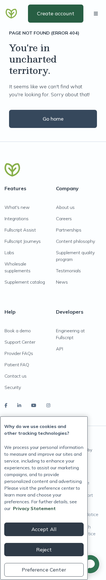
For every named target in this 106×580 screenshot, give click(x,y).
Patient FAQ (17, 364)
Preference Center (44, 569)
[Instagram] (48, 405)
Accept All (44, 529)
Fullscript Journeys (23, 241)
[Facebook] (6, 405)
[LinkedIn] (19, 405)
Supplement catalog (25, 282)
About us (65, 207)
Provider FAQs (19, 353)
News (62, 282)
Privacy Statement (34, 508)
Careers (64, 218)
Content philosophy (75, 241)
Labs (9, 252)
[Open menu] (96, 13)
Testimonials (68, 270)
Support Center (20, 342)
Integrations (17, 218)
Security (13, 387)
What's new (17, 207)
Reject (44, 549)
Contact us (16, 376)
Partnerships (68, 230)
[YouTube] (33, 405)
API (59, 349)
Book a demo (18, 330)
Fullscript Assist (20, 230)
